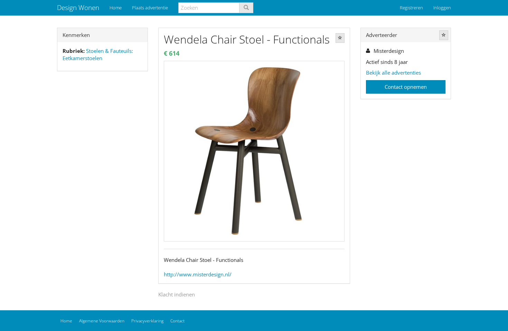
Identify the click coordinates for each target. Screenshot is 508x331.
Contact (177, 321)
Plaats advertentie (150, 7)
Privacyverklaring (147, 321)
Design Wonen (78, 7)
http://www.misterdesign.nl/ (198, 274)
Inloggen (442, 7)
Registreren (411, 7)
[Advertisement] (102, 185)
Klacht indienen (176, 294)
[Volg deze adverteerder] (443, 35)
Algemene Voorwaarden (101, 321)
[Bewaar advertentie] (340, 38)
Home (116, 7)
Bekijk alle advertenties (393, 72)
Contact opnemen (406, 86)
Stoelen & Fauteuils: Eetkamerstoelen (98, 54)
